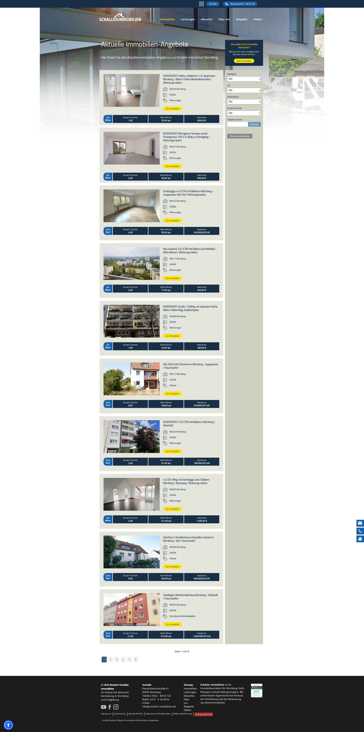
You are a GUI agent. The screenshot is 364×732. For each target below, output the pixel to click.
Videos (258, 19)
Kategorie (231, 74)
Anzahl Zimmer (234, 108)
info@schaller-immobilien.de (159, 706)
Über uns (224, 19)
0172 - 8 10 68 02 (159, 699)
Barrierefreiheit (136, 713)
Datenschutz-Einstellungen (158, 713)
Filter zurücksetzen (240, 136)
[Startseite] (128, 17)
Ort (228, 85)
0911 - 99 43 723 (161, 696)
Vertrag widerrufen (203, 714)
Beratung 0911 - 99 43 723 (242, 3)
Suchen (254, 124)
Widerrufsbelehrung (182, 713)
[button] (8, 725)
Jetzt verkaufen (244, 61)
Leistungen (188, 19)
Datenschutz (120, 713)
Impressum (106, 713)
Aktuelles (207, 19)
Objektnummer (234, 120)
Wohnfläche (233, 97)
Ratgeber (242, 19)
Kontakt (213, 3)
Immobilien (167, 19)
